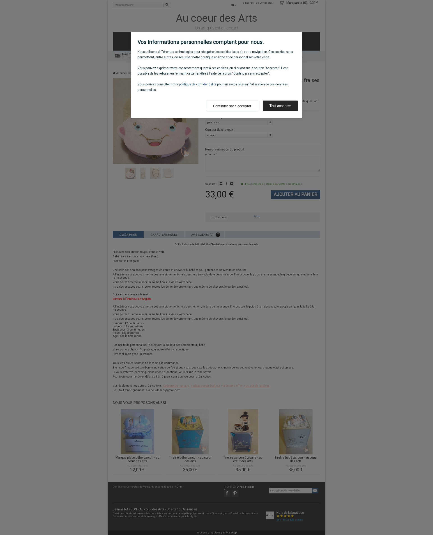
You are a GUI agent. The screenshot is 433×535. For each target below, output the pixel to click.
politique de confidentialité (197, 84)
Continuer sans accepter (232, 106)
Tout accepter (280, 106)
